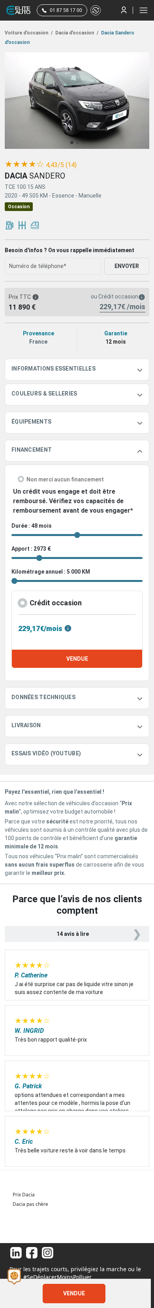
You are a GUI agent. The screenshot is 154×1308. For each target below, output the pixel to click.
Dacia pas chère (30, 1204)
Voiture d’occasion (29, 33)
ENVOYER (127, 266)
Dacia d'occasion (76, 33)
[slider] (24, 164)
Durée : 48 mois (31, 526)
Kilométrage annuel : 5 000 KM (50, 571)
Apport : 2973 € (31, 549)
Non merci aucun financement (65, 479)
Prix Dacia (24, 1194)
